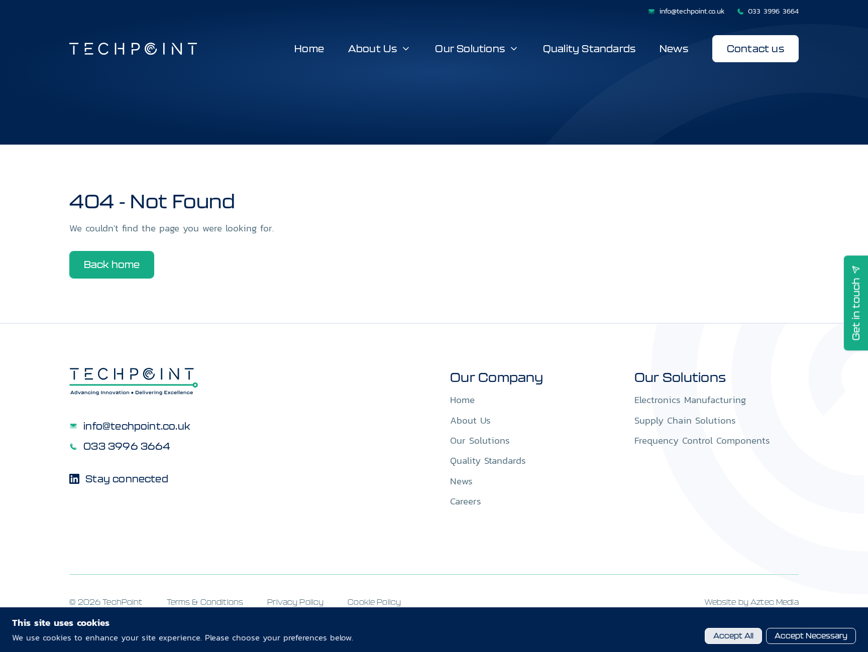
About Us (372, 48)
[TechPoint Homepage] (133, 49)
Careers (465, 500)
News (674, 48)
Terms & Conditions (205, 602)
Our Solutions (469, 48)
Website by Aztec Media (752, 602)
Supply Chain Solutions (685, 420)
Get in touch (855, 309)
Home (309, 48)
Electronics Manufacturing (690, 399)
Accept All (733, 635)
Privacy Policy (295, 602)
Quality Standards (589, 48)
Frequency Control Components (702, 440)
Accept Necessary (811, 635)
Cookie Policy (374, 602)
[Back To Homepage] (133, 381)
